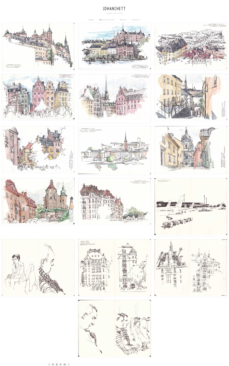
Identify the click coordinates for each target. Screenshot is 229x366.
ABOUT (123, 20)
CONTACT (136, 20)
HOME (91, 20)
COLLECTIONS (108, 20)
